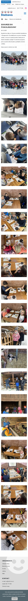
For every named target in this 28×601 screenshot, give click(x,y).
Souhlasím (14, 598)
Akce (6, 19)
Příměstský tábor (19, 4)
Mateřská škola (16, 1)
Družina (3, 4)
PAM (13, 4)
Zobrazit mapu (5, 586)
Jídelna (8, 4)
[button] (25, 13)
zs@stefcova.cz (12, 8)
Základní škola (6, 1)
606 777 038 (20, 8)
